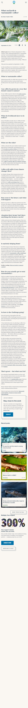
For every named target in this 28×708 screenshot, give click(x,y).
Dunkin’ (5, 366)
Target (24, 365)
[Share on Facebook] (22, 45)
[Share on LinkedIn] (19, 45)
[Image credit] (27, 21)
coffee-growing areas (13, 182)
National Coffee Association (14, 365)
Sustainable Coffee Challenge (18, 253)
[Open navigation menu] (26, 2)
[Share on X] (25, 45)
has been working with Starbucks (12, 286)
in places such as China (10, 149)
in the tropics (22, 94)
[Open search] (2, 2)
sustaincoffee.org (16, 379)
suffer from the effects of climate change (15, 161)
